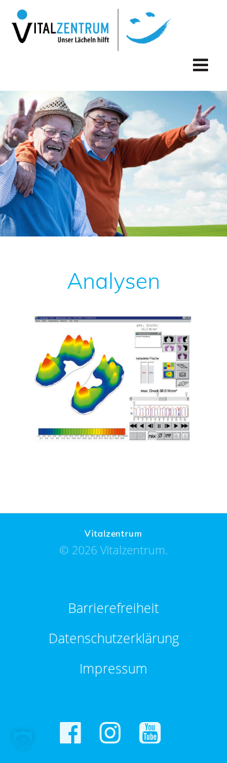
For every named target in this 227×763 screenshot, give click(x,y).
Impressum (113, 668)
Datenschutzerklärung (114, 638)
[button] (22, 740)
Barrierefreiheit (113, 608)
